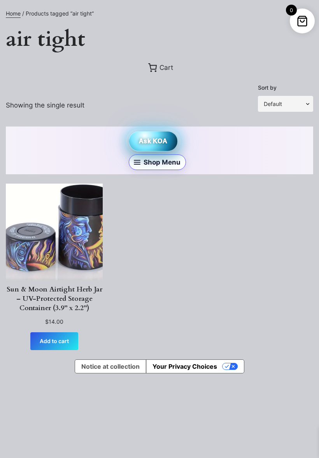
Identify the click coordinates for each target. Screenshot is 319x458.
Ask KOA (153, 141)
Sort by (267, 87)
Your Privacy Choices (184, 366)
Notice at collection (110, 366)
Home (13, 13)
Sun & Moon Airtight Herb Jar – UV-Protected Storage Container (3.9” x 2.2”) (54, 298)
